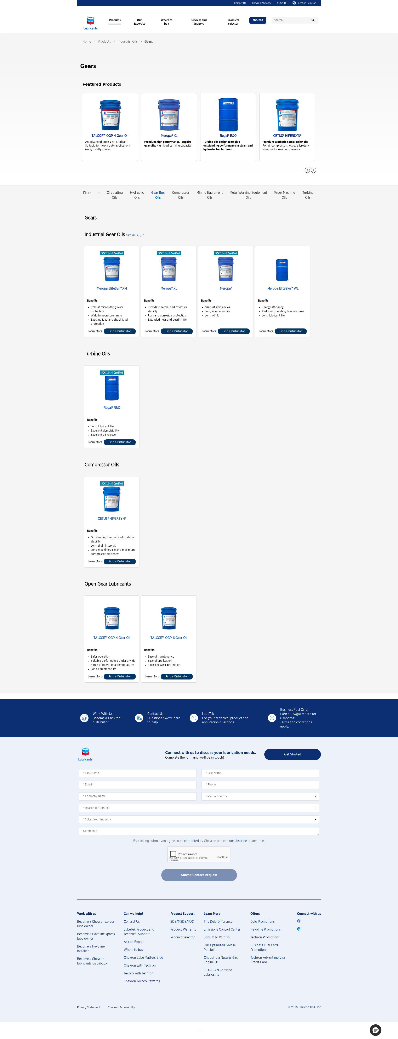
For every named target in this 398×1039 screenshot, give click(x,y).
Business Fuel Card (294, 709)
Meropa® (226, 288)
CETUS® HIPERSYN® (112, 518)
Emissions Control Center (222, 929)
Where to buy (133, 949)
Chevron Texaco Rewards (142, 981)
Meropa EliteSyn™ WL (282, 288)
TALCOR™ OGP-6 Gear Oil (168, 638)
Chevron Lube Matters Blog (143, 957)
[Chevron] (90, 30)
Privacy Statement (88, 1007)
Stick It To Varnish (217, 937)
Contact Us (240, 3)
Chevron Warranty (261, 3)
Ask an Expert (134, 942)
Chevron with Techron (140, 965)
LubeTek (208, 714)
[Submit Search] (313, 20)
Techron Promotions (265, 937)
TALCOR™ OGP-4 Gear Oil (111, 638)
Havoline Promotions (265, 929)
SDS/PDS (282, 3)
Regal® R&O (112, 407)
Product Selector (182, 937)
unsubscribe (238, 841)
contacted (191, 841)
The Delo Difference (218, 921)
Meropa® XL (169, 288)
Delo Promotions (262, 921)
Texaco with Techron (138, 973)
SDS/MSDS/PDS (182, 921)
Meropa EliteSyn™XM (112, 288)
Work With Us (103, 714)
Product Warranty (183, 929)
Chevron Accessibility (121, 1007)
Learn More (95, 331)
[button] (375, 1030)
